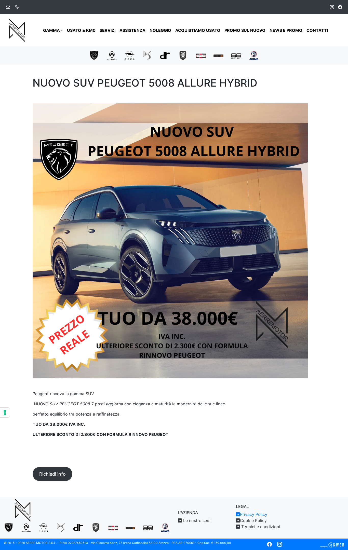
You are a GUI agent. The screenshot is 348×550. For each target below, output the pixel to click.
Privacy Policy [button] (253, 514)
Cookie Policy (253, 520)
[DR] (165, 55)
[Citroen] (112, 55)
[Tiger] (183, 55)
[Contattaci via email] (8, 7)
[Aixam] (254, 55)
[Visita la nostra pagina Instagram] (279, 544)
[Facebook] (340, 7)
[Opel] (130, 55)
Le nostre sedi (196, 520)
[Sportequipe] (201, 55)
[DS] (147, 55)
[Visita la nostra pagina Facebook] (269, 544)
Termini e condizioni (260, 526)
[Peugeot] (94, 55)
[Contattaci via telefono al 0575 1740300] (17, 7)
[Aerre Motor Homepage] (17, 30)
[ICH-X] (218, 55)
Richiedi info (52, 474)
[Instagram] (332, 7)
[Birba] (236, 55)
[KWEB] (332, 544)
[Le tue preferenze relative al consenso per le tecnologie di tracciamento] (5, 412)
